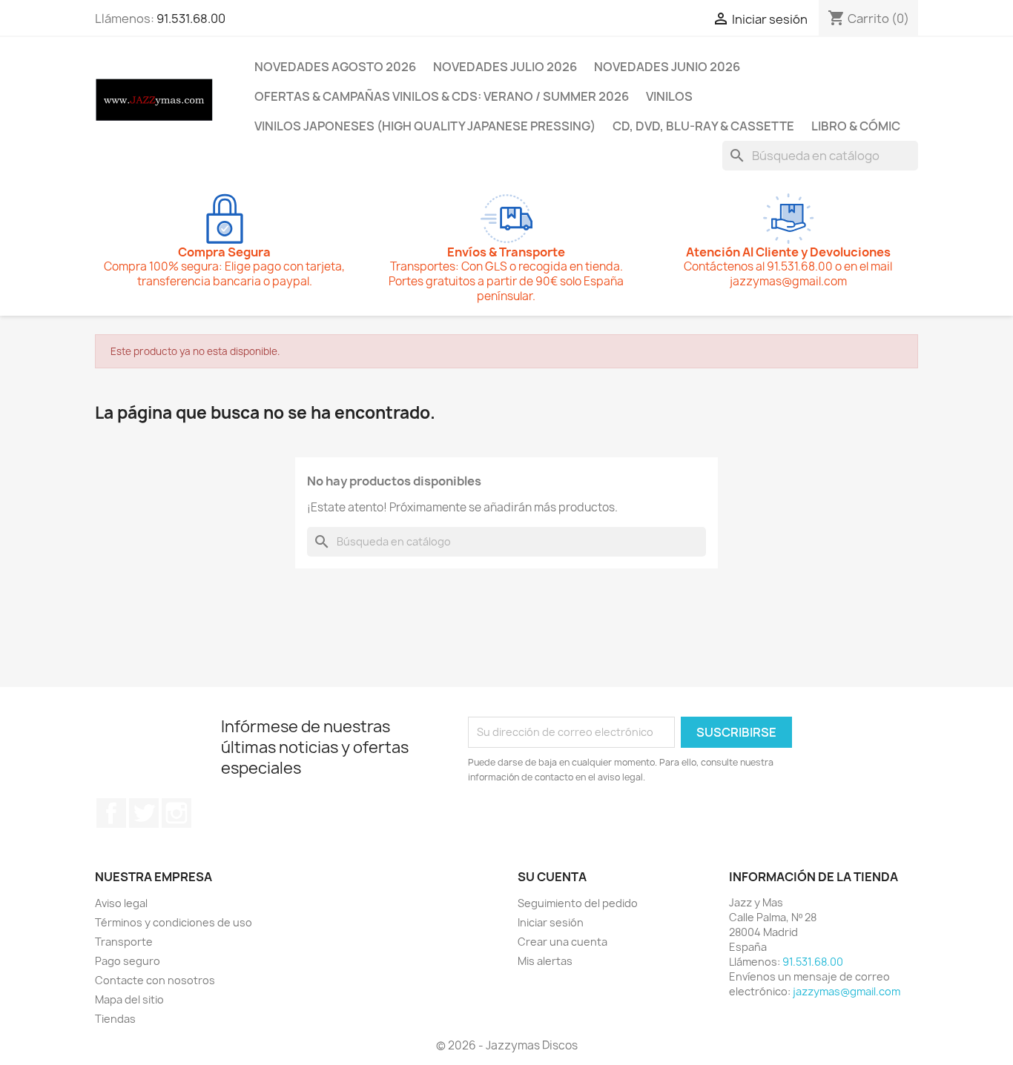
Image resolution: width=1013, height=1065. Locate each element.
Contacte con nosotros (155, 980)
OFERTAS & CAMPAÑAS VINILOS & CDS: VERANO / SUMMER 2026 (441, 96)
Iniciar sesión (551, 922)
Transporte (124, 942)
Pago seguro (127, 961)
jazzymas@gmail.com (846, 991)
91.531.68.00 (190, 18)
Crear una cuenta (562, 942)
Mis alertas (545, 961)
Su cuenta (552, 877)
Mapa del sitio (129, 999)
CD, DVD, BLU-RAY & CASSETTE (703, 126)
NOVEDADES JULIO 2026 (505, 67)
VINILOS (669, 96)
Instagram (176, 813)
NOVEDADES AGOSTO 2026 (335, 67)
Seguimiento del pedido (578, 903)
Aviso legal (121, 903)
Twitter (144, 813)
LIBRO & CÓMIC (855, 126)
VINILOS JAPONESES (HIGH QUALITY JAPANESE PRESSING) (424, 126)
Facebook (111, 813)
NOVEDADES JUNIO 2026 (667, 67)
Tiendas (115, 1019)
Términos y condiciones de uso (173, 922)
